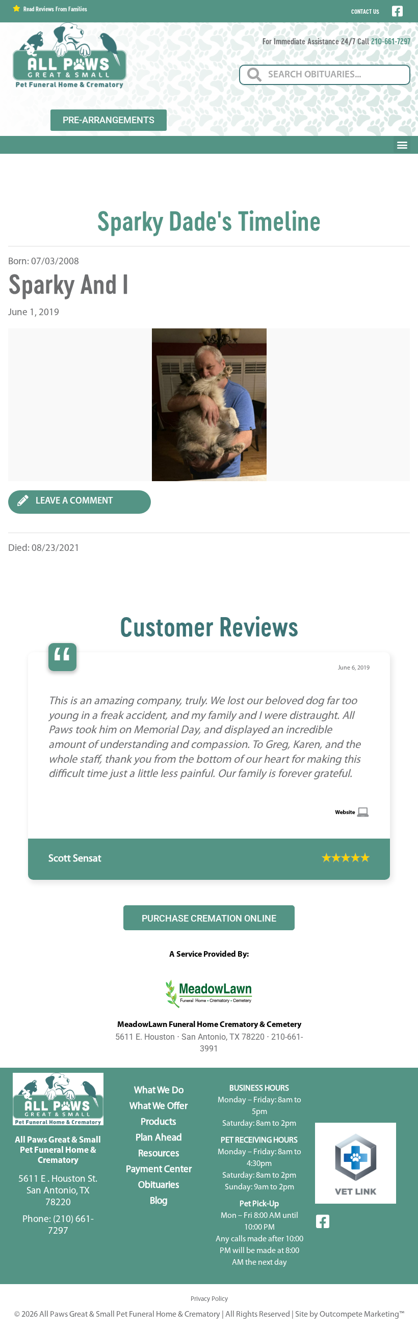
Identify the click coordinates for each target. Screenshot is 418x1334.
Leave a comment (73, 501)
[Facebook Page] (396, 11)
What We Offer (158, 1165)
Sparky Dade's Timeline (209, 220)
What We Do (159, 1149)
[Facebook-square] (322, 1279)
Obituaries (158, 1243)
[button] (402, 144)
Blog (159, 1259)
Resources (158, 1212)
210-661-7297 (390, 41)
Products (158, 1180)
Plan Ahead (159, 1196)
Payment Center (159, 1228)
